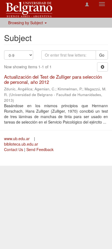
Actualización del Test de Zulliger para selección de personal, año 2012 (53, 79)
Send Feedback (40, 149)
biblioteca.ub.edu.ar (21, 144)
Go (101, 55)
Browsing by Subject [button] (26, 22)
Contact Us (13, 149)
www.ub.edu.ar (17, 138)
